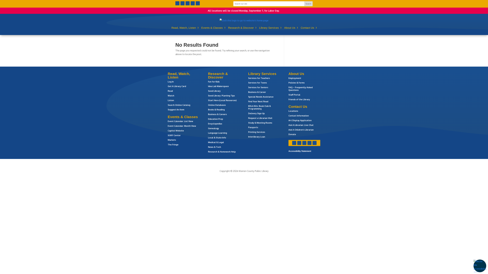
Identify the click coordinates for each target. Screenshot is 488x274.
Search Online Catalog (179, 105)
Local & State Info (217, 137)
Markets (172, 140)
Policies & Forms (296, 82)
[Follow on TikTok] (198, 3)
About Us (289, 27)
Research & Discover (241, 27)
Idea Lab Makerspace (218, 86)
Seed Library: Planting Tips (221, 95)
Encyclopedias (215, 123)
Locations (293, 111)
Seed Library (214, 91)
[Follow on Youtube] (193, 3)
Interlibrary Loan (256, 136)
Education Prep (215, 119)
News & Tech (214, 147)
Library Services (269, 27)
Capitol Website (176, 130)
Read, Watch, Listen (183, 27)
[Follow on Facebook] (177, 3)
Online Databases (217, 105)
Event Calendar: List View (180, 121)
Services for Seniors (258, 87)
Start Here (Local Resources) (222, 100)
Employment (294, 78)
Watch (171, 95)
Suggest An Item (176, 109)
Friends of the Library (299, 99)
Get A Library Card (177, 86)
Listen (171, 100)
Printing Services (256, 132)
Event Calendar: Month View (182, 126)
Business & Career (257, 92)
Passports (253, 127)
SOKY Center (174, 135)
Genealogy (213, 128)
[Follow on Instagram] (188, 3)
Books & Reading (216, 109)
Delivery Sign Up (256, 113)
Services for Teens (257, 82)
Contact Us (307, 27)
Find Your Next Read (258, 101)
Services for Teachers (259, 78)
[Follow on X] (182, 3)
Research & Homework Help (222, 151)
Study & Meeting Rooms (260, 123)
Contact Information (298, 115)
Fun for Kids (214, 81)
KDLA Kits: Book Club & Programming (259, 107)
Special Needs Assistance (260, 97)
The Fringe (173, 144)
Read (170, 91)
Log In (171, 81)
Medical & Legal (216, 142)
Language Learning (217, 133)
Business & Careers (217, 114)
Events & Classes (212, 27)
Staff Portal (294, 94)
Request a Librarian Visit (260, 118)
